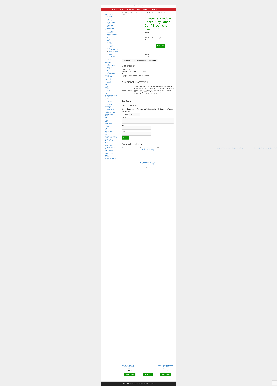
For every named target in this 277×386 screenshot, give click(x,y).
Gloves (108, 39)
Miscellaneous (108, 126)
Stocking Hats (108, 139)
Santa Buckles (110, 16)
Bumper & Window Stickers (133, 12)
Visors (106, 142)
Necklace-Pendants (110, 147)
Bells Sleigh (108, 79)
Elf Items (107, 98)
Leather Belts (110, 28)
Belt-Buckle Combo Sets (112, 18)
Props (106, 128)
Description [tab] (126, 60)
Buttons (107, 75)
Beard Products (111, 65)
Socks (108, 61)
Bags (108, 64)
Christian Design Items (111, 95)
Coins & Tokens (109, 96)
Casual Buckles (111, 26)
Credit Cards (110, 92)
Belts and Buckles (109, 14)
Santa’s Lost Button (110, 114)
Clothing (107, 30)
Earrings (109, 103)
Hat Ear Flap (112, 56)
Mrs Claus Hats (111, 108)
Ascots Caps (112, 42)
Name (124, 125)
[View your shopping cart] (160, 9)
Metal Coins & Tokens (110, 136)
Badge (108, 90)
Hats (108, 40)
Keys (108, 72)
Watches (107, 134)
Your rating (125, 114)
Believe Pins (110, 104)
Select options (130, 374)
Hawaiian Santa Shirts (112, 34)
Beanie (110, 46)
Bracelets (109, 101)
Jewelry (107, 100)
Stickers (107, 117)
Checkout (145, 9)
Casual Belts (110, 25)
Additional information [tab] (139, 60)
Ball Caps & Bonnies (111, 44)
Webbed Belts (108, 145)
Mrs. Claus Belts (111, 109)
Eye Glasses (110, 69)
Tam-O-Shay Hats (109, 141)
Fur (107, 37)
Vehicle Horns (108, 133)
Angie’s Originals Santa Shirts (111, 32)
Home (123, 12)
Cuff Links (109, 67)
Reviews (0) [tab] (152, 60)
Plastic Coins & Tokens (111, 137)
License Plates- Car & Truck (110, 119)
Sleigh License (109, 123)
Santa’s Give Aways (110, 112)
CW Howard (110, 36)
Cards (106, 93)
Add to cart (160, 45)
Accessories (108, 62)
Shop (121, 9)
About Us (114, 9)
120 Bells (109, 83)
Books (106, 84)
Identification (108, 88)
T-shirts (109, 59)
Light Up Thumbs (109, 125)
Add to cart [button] (147, 374)
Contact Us (154, 9)
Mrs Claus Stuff (109, 106)
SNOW (106, 115)
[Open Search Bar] (164, 9)
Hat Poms (111, 57)
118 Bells (109, 81)
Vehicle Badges (109, 131)
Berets (110, 48)
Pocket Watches (109, 150)
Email (124, 131)
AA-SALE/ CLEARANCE (111, 158)
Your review (126, 117)
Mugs (106, 111)
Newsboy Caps (112, 53)
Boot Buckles (110, 20)
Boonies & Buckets (113, 50)
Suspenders (108, 144)
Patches (107, 121)
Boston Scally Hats (113, 51)
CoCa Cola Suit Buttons (111, 77)
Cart (138, 9)
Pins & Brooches (111, 73)
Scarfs (106, 155)
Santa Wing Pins (109, 153)
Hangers (109, 70)
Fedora (110, 54)
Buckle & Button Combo (111, 23)
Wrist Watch (108, 152)
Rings (106, 129)
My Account (130, 9)
